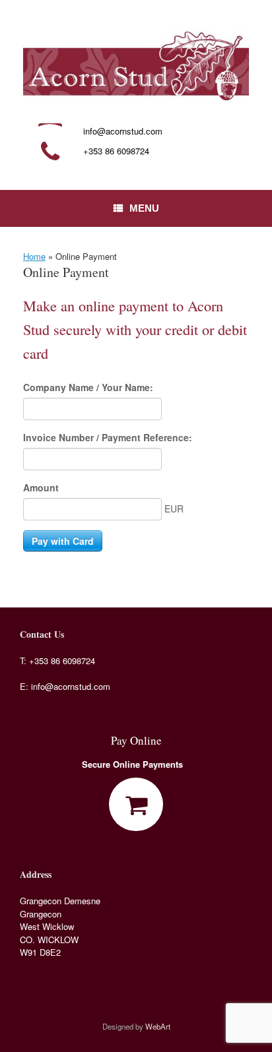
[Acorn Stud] (136, 66)
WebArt (157, 1026)
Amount (41, 487)
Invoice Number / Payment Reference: (107, 437)
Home (34, 256)
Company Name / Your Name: (88, 387)
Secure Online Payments (134, 764)
